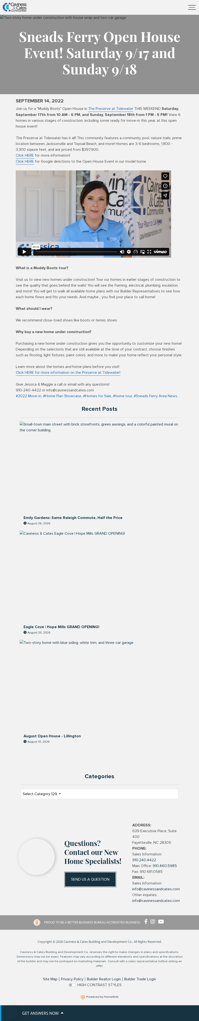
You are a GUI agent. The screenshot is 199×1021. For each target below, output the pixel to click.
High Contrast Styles (99, 985)
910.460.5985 (165, 865)
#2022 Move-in (28, 396)
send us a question (90, 879)
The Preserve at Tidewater (110, 108)
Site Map (50, 979)
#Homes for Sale (97, 396)
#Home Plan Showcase (62, 396)
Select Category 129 (40, 794)
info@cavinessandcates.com (156, 889)
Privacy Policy (72, 979)
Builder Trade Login (140, 979)
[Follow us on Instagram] (154, 922)
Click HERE (25, 155)
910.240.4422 (144, 860)
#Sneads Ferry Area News (155, 396)
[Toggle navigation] (192, 7)
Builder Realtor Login (104, 979)
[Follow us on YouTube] (162, 922)
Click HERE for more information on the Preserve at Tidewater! (68, 372)
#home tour (122, 396)
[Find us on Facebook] (147, 922)
